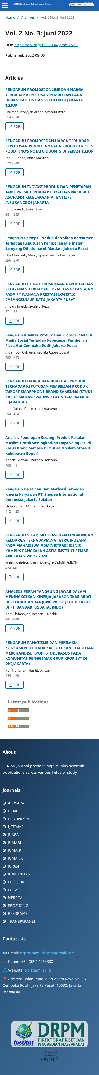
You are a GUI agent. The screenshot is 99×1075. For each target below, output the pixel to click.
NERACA (15, 897)
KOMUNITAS (19, 873)
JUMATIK (15, 858)
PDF (16, 126)
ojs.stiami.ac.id (38, 970)
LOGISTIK (16, 881)
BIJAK (12, 810)
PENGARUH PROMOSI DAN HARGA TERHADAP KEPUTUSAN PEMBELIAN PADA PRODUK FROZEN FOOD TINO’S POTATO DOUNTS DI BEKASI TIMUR (49, 146)
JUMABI (14, 842)
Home (10, 17)
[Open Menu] (5, 5)
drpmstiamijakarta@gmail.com (47, 952)
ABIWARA (16, 803)
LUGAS (14, 889)
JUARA (13, 834)
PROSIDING (18, 905)
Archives (28, 17)
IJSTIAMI (15, 826)
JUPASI (13, 866)
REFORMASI (18, 913)
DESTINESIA (18, 818)
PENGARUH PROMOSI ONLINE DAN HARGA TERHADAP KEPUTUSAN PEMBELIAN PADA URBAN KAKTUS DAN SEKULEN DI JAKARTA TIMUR (44, 97)
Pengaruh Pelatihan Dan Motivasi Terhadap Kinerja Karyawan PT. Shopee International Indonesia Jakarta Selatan (44, 494)
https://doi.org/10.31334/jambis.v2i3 (46, 44)
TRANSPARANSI (21, 921)
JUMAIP (14, 850)
